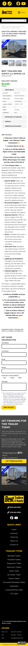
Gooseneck (14, 586)
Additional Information (13, 126)
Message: (5, 381)
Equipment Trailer (14, 563)
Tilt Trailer (14, 594)
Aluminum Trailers (14, 567)
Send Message (9, 407)
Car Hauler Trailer (14, 575)
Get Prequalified (14, 461)
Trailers (3, 26)
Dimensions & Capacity (13, 117)
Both (20, 377)
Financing (14, 537)
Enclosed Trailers (9, 81)
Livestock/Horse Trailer (14, 590)
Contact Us (14, 545)
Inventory (14, 533)
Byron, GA (17, 93)
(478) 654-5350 (6, 76)
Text (4, 377)
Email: (3, 359)
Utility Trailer (14, 571)
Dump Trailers (14, 578)
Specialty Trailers (14, 556)
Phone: (4, 367)
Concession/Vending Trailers (14, 582)
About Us (14, 541)
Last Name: (5, 351)
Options (8, 121)
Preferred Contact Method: (10, 375)
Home (14, 529)
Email (12, 377)
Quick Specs (9, 90)
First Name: (5, 343)
